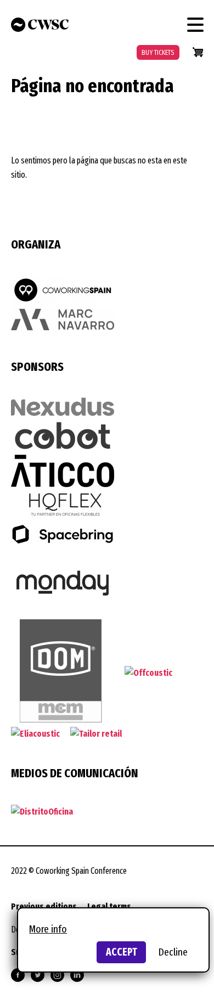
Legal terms (109, 906)
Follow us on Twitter (37, 975)
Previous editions (44, 906)
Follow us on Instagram (57, 975)
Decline (173, 952)
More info (48, 929)
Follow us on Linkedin (77, 975)
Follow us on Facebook (18, 975)
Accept (121, 952)
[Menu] (195, 25)
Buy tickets (158, 52)
